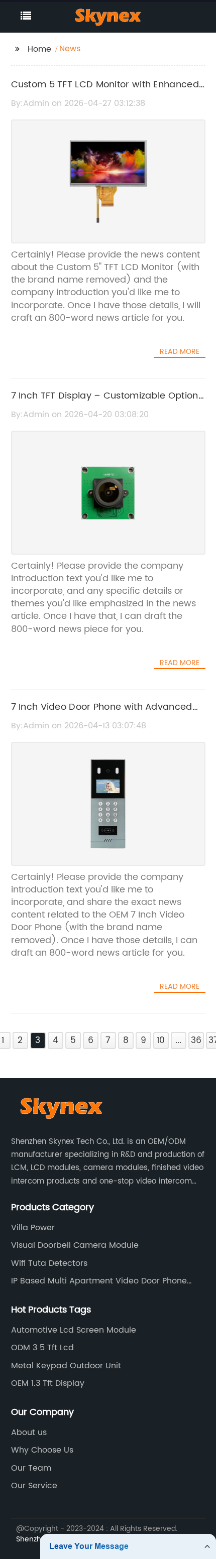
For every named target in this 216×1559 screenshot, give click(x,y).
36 (196, 1040)
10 (161, 1040)
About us (29, 1432)
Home (39, 49)
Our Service (34, 1485)
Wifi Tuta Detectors (49, 1263)
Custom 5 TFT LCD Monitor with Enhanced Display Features (105, 91)
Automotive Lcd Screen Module (73, 1330)
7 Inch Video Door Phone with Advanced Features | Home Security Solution (101, 714)
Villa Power (33, 1228)
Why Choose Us (42, 1450)
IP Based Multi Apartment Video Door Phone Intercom (99, 1281)
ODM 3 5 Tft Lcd (42, 1348)
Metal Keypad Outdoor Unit (66, 1366)
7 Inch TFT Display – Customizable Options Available (107, 403)
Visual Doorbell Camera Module (75, 1245)
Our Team (31, 1468)
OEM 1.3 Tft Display (47, 1383)
